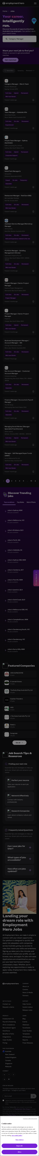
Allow (19, 1152)
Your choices (19, 1139)
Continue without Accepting (30, 1118)
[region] (19, 1136)
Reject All (19, 1146)
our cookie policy (17, 1135)
